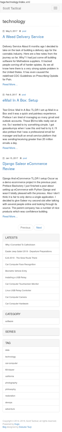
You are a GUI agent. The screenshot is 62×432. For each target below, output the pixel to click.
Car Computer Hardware (16, 303)
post (24, 30)
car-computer (11, 363)
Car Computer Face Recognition (20, 264)
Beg (4, 426)
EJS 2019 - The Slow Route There (21, 257)
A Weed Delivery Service (23, 36)
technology (10, 356)
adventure (10, 408)
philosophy (10, 389)
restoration (10, 395)
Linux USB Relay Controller (18, 290)
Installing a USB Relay (15, 277)
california (9, 376)
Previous (25, 227)
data (7, 349)
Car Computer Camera (16, 296)
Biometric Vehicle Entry (16, 270)
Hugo (16, 423)
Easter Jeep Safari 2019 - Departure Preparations (28, 251)
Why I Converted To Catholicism (20, 244)
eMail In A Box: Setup (20, 100)
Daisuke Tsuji (25, 426)
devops (8, 402)
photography (11, 382)
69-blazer (9, 369)
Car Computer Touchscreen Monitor (22, 283)
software (9, 321)
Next (39, 227)
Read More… (10, 84)
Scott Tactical (12, 8)
